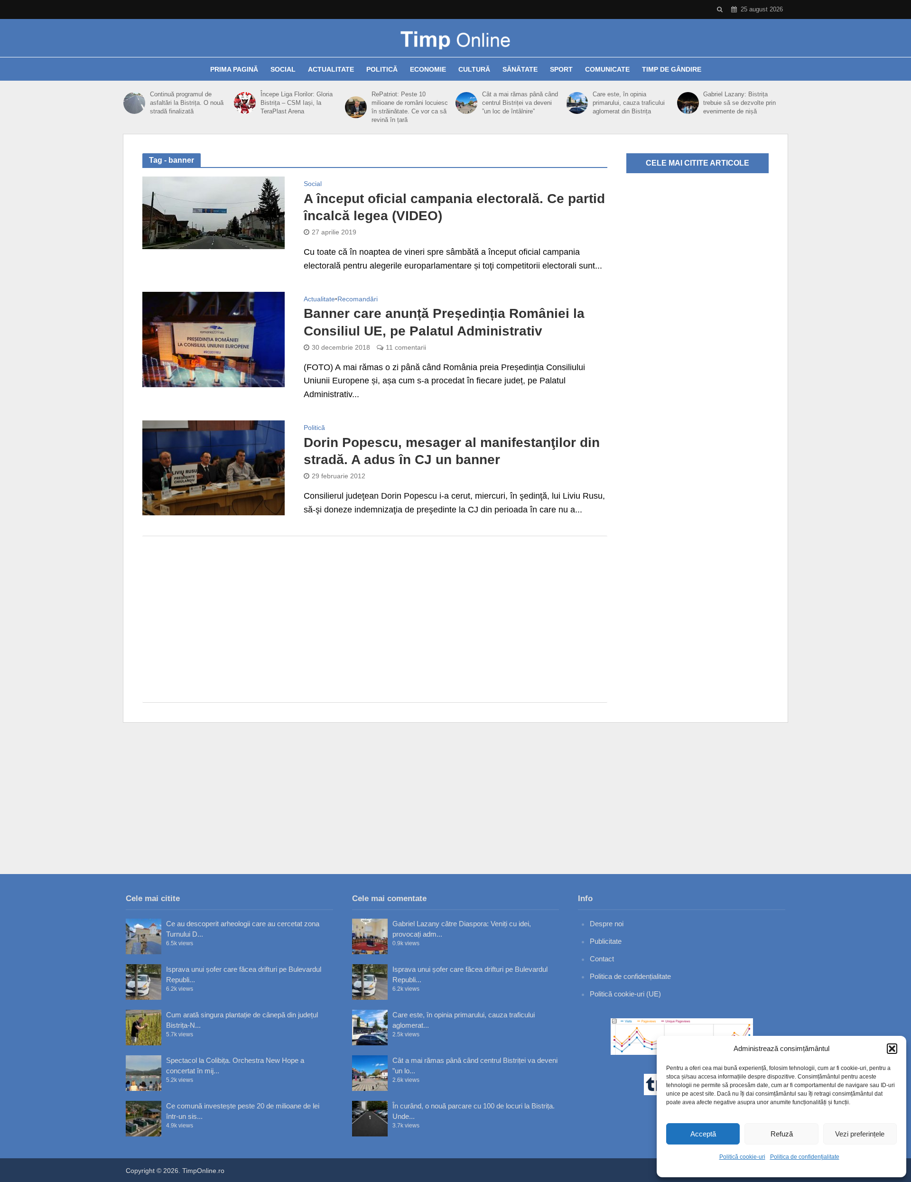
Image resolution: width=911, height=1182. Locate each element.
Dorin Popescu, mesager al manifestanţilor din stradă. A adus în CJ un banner (452, 451)
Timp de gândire (671, 69)
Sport (561, 69)
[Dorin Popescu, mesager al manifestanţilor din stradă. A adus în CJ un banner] (213, 467)
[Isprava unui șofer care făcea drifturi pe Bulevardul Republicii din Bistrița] (143, 982)
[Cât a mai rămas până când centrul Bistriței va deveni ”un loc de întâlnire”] (466, 103)
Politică (382, 69)
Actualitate (331, 69)
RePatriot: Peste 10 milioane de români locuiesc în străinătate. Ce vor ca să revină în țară (410, 107)
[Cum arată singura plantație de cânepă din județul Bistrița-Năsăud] (143, 1027)
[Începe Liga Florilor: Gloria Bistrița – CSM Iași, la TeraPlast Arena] (245, 103)
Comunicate (607, 69)
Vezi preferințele (859, 1134)
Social (283, 69)
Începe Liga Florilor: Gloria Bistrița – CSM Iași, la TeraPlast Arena (296, 103)
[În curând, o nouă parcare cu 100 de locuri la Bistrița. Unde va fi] (370, 1118)
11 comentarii (406, 347)
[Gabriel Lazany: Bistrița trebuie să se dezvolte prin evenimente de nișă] (688, 103)
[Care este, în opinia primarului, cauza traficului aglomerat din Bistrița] (577, 103)
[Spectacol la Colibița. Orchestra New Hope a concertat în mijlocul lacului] (143, 1073)
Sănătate (520, 69)
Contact (602, 959)
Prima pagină (234, 69)
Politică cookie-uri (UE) (625, 994)
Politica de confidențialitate (804, 1157)
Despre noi (606, 924)
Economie (428, 69)
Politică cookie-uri (742, 1157)
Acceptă (703, 1134)
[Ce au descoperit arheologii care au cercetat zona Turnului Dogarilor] (143, 936)
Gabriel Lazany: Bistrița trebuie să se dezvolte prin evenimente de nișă (739, 103)
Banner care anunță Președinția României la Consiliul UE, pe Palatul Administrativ (444, 322)
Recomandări (357, 299)
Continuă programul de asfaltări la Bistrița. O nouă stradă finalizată (186, 103)
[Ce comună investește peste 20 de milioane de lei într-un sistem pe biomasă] (143, 1118)
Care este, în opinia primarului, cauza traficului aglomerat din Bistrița (629, 103)
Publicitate (606, 941)
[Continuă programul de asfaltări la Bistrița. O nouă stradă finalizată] (134, 103)
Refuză (782, 1134)
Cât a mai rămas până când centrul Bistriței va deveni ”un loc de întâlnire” (520, 103)
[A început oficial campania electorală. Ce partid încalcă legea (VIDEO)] (213, 212)
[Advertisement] (374, 619)
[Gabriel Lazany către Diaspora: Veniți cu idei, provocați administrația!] (370, 936)
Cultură (474, 69)
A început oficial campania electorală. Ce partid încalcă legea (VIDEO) (454, 207)
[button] (892, 1048)
